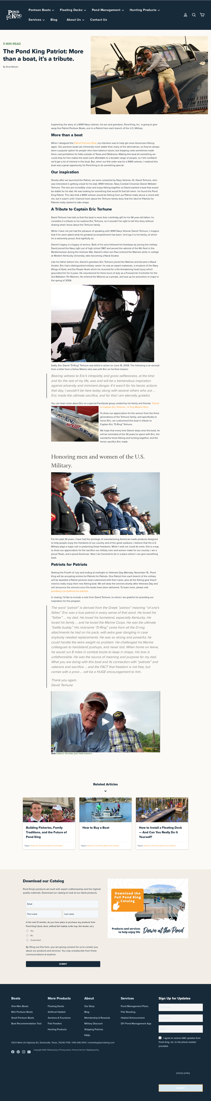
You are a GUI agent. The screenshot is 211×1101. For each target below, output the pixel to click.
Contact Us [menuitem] (98, 20)
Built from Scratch (83, 753)
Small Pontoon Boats (22, 1018)
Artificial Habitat (56, 1012)
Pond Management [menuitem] (106, 10)
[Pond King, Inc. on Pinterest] (18, 1052)
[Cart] (202, 15)
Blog (86, 1012)
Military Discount (93, 1023)
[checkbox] (62, 936)
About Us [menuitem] (74, 20)
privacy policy (183, 1073)
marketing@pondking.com (101, 1042)
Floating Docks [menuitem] (71, 10)
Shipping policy (92, 1050)
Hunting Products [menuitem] (143, 10)
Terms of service (78, 1050)
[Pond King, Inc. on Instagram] (23, 1052)
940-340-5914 (79, 1042)
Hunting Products (57, 1029)
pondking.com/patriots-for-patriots (69, 591)
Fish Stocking (128, 1012)
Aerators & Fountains (59, 1018)
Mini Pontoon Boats (22, 1012)
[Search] (194, 15)
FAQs (87, 1035)
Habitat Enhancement (133, 1018)
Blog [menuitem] (54, 20)
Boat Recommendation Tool (26, 1023)
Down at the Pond (64, 753)
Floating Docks (56, 1006)
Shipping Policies (93, 1029)
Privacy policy (65, 1050)
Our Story (89, 1006)
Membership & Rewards (97, 1018)
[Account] (185, 15)
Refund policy (52, 1050)
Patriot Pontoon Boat (85, 143)
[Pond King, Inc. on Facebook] (12, 1052)
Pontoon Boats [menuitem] (40, 10)
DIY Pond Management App (136, 1023)
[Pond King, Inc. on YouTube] (29, 1052)
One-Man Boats (19, 1006)
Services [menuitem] (35, 20)
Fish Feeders (55, 1023)
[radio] (62, 931)
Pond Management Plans (134, 1006)
